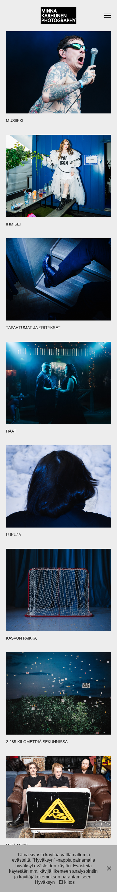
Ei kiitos (67, 882)
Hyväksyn (45, 882)
